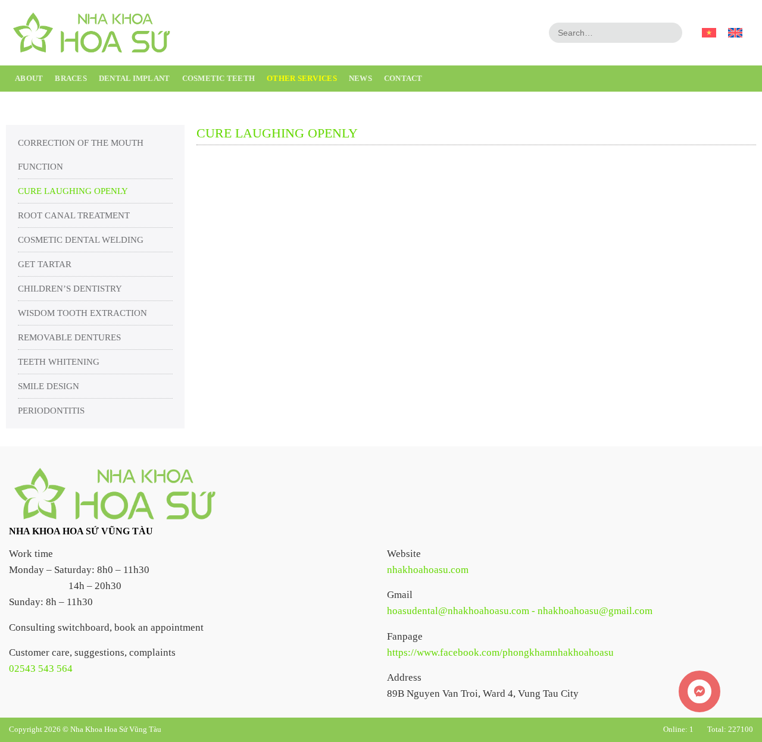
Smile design (48, 386)
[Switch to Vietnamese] (709, 33)
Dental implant (134, 78)
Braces (71, 78)
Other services (302, 78)
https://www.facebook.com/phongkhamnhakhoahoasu (500, 652)
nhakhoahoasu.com (428, 569)
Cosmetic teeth (218, 78)
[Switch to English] (735, 33)
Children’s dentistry (70, 288)
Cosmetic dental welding (80, 240)
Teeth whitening (58, 362)
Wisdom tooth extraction (82, 313)
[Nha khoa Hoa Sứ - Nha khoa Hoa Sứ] (90, 33)
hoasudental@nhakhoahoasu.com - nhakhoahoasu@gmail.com (519, 610)
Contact (403, 78)
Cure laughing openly (73, 191)
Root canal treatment (74, 215)
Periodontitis (51, 410)
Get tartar (44, 264)
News (360, 78)
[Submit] (671, 33)
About (29, 78)
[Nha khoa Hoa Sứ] (113, 492)
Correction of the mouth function (80, 154)
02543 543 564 (41, 668)
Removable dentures (69, 337)
